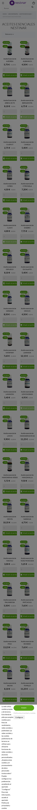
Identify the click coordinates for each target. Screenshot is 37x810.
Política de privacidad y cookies (24, 713)
